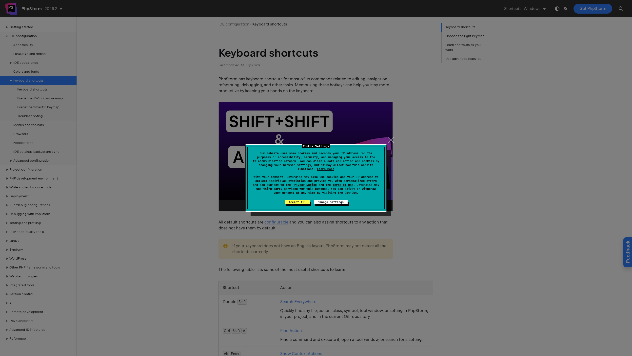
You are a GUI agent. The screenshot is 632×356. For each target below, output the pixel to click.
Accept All (297, 202)
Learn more (325, 169)
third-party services (280, 189)
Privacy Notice (305, 185)
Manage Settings (331, 202)
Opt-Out (351, 193)
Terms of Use (343, 185)
